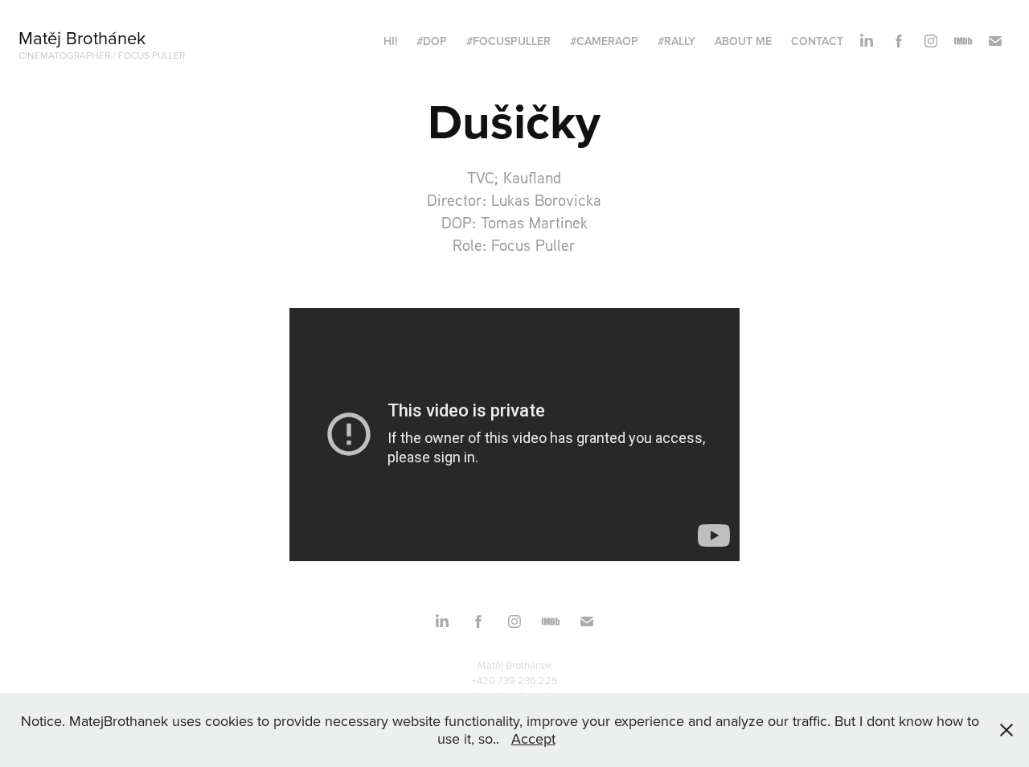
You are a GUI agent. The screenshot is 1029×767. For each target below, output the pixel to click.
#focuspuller (508, 41)
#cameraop (604, 41)
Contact (817, 41)
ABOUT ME (743, 41)
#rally (676, 41)
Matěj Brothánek (82, 37)
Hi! (390, 41)
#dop (431, 41)
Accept (533, 738)
